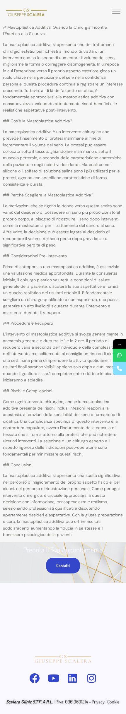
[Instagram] (91, 678)
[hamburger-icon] (116, 12)
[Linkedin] (72, 678)
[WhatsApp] (119, 355)
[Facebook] (34, 678)
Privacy (98, 702)
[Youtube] (53, 678)
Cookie (113, 702)
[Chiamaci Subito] (119, 368)
